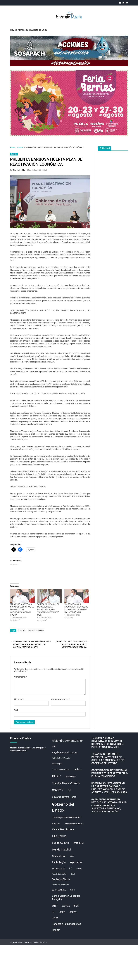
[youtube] (127, 3)
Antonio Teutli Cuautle (61, 758)
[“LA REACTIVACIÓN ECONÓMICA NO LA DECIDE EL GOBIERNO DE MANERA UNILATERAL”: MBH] (76, 596)
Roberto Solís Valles (59, 874)
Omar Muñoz (59, 856)
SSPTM (55, 918)
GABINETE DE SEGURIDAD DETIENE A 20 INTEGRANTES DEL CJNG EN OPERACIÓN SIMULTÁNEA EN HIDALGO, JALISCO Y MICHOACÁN (109, 805)
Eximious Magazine (40, 942)
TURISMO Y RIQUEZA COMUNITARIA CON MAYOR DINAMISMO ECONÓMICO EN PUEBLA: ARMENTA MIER (107, 742)
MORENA (79, 843)
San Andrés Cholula (61, 879)
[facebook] (120, 3)
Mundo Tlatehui (61, 849)
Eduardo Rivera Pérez (64, 796)
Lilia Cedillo (59, 836)
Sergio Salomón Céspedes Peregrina (66, 898)
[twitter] (123, 3)
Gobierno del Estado (36, 631)
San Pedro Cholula (59, 890)
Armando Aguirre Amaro (61, 769)
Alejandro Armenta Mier (67, 740)
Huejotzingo (56, 823)
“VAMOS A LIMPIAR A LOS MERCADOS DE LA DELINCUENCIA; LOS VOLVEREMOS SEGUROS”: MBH (48, 609)
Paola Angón (59, 862)
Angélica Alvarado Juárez (65, 752)
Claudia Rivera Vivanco (66, 783)
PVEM (79, 868)
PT (70, 868)
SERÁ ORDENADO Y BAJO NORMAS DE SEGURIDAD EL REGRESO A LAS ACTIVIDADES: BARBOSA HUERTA (22, 609)
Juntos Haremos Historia (73, 823)
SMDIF (55, 906)
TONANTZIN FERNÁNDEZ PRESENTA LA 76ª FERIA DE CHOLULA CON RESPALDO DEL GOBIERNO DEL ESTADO (108, 759)
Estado (14, 154)
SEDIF (72, 890)
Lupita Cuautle (61, 842)
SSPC (62, 912)
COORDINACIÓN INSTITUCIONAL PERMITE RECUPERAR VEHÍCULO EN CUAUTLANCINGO (109, 773)
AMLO (54, 747)
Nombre (18, 699)
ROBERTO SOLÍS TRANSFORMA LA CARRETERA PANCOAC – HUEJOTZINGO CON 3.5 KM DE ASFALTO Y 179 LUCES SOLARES (109, 788)
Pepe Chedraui (76, 862)
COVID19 (21, 631)
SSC (76, 905)
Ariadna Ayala (57, 764)
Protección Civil (58, 868)
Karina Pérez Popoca (63, 829)
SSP (53, 912)
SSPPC (73, 912)
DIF (69, 790)
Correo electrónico (60, 699)
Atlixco (77, 769)
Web (16, 710)
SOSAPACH (66, 906)
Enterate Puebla (19, 170)
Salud (73, 874)
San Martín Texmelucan (60, 885)
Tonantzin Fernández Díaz (66, 923)
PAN (72, 856)
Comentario (20, 677)
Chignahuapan (70, 777)
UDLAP (56, 930)
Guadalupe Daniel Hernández (66, 817)
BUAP (56, 776)
